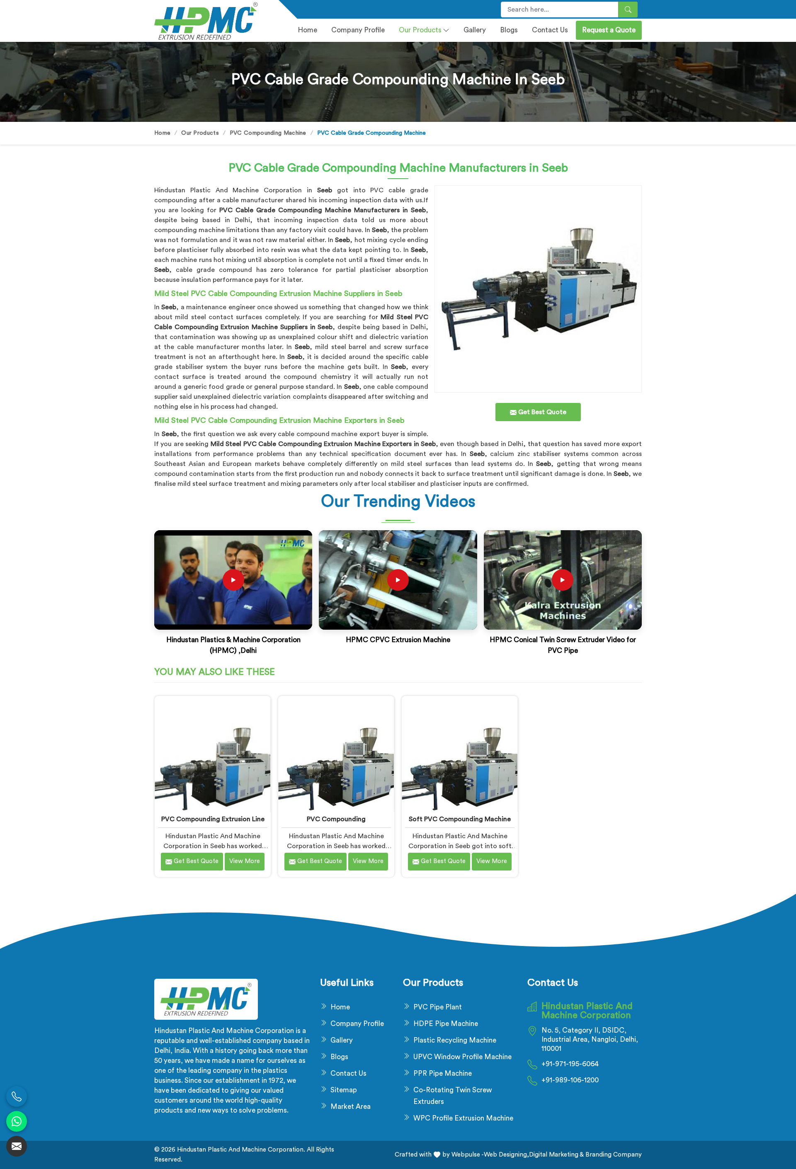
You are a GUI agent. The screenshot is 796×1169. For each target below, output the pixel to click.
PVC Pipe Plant (437, 1007)
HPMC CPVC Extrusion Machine (398, 639)
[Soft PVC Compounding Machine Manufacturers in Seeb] (459, 754)
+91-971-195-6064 (570, 1063)
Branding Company (613, 1155)
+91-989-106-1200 (570, 1080)
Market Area (350, 1106)
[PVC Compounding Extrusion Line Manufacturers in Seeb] (212, 754)
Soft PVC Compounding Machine (460, 819)
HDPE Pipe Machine (445, 1023)
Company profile (358, 30)
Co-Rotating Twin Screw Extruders (452, 1096)
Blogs (509, 30)
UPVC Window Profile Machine (462, 1056)
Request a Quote (609, 30)
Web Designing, (506, 1155)
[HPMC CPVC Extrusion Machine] (398, 580)
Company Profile (357, 1023)
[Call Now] (16, 1096)
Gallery (475, 30)
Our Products (420, 30)
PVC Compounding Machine (268, 133)
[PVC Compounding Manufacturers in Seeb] (336, 754)
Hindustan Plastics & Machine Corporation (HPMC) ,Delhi (233, 645)
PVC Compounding (336, 819)
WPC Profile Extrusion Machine (463, 1118)
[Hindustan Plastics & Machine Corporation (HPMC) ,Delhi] (233, 580)
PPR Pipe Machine (442, 1073)
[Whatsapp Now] (16, 1121)
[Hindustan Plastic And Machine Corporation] (211, 21)
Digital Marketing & (556, 1155)
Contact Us (550, 30)
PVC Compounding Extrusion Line (213, 819)
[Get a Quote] (16, 1146)
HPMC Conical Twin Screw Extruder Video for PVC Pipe (563, 645)
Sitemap (343, 1090)
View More (244, 861)
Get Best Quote (195, 861)
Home (307, 30)
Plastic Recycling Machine (454, 1040)
